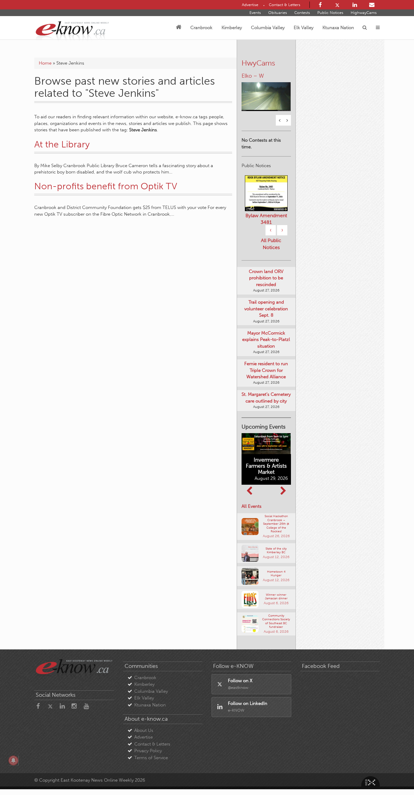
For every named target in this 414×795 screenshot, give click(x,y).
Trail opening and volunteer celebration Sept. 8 (266, 309)
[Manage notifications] (13, 760)
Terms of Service (151, 758)
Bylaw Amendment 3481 (266, 219)
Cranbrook (201, 27)
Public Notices (330, 12)
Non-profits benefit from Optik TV (105, 186)
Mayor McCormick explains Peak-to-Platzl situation (266, 340)
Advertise (143, 738)
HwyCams (258, 63)
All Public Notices (271, 244)
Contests (302, 12)
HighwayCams (364, 12)
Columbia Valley (268, 27)
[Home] (178, 27)
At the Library (62, 144)
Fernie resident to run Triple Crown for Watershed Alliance (266, 371)
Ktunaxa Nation (338, 27)
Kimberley (232, 27)
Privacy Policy (148, 751)
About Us (143, 731)
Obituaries (277, 12)
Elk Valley (303, 27)
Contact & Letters (152, 744)
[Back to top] (395, 776)
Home (45, 63)
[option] (266, 93)
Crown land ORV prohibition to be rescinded (266, 278)
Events (255, 12)
